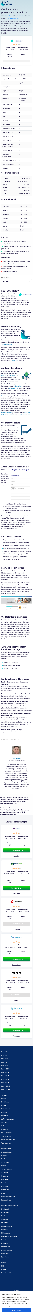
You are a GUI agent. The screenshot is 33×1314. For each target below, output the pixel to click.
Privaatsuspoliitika (7, 1273)
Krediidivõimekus (6, 1250)
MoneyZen (16, 856)
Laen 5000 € (5, 1083)
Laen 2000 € (5, 1072)
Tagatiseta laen (6, 1136)
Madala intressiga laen (8, 1196)
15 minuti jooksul (6, 344)
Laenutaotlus (5, 1253)
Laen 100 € (4, 1052)
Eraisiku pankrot (6, 1209)
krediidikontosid (23, 61)
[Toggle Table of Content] (28, 281)
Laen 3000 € (5, 1076)
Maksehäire (4, 1229)
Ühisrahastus (5, 1129)
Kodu (2, 277)
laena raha (15, 360)
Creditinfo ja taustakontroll (9, 1205)
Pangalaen (4, 1240)
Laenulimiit (4, 1243)
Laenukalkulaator (6, 1226)
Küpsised (4, 1269)
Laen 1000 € (5, 1069)
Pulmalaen (4, 1183)
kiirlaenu (3, 375)
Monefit (16, 1000)
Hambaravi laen (6, 1200)
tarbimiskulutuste (6, 413)
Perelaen (4, 1159)
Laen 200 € (4, 1055)
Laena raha (4, 1116)
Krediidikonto (5, 1102)
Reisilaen (4, 1155)
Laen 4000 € (5, 1079)
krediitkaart (4, 396)
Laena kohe (18, 386)
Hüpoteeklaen (5, 1109)
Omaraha (16, 929)
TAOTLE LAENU (16, 850)
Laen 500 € (4, 1062)
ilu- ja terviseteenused (24, 415)
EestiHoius (16, 894)
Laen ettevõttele (6, 1133)
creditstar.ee (26, 178)
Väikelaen (4, 1095)
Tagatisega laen (6, 1143)
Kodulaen (4, 1112)
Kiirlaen (3, 1098)
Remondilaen (5, 1179)
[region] (16, 1302)
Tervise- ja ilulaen (6, 1169)
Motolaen (4, 1166)
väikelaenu (12, 375)
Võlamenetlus (5, 1247)
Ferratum (16, 1036)
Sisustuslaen (5, 1162)
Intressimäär (5, 1212)
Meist (3, 1266)
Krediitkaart (5, 1223)
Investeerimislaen (6, 1152)
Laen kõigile (5, 1257)
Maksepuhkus (5, 1233)
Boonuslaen (16, 965)
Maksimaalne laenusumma (9, 1236)
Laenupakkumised (6, 1149)
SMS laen (4, 1122)
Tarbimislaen (5, 1126)
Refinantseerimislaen (7, 1119)
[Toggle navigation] (30, 3)
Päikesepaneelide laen (8, 1139)
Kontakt (3, 1262)
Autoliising (4, 1172)
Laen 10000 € (5, 1086)
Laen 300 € (4, 1059)
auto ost (27, 413)
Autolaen (4, 1105)
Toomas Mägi (7, 16)
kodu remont (5, 415)
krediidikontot (13, 388)
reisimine (12, 415)
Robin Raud (21, 16)
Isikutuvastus (5, 1216)
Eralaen (3, 1193)
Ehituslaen (4, 1186)
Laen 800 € (4, 1065)
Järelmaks (4, 1219)
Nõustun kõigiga (16, 1310)
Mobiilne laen (5, 1190)
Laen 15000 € (5, 1089)
